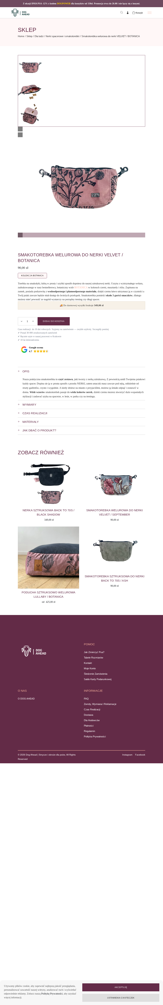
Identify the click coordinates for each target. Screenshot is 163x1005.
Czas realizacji (92, 709)
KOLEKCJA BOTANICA (32, 275)
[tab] (81, 371)
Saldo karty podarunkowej (97, 679)
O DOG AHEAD (26, 698)
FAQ (86, 698)
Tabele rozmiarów (93, 657)
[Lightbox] (20, 129)
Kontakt (88, 663)
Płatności (88, 725)
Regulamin (89, 731)
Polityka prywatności (95, 736)
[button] (81, 235)
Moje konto (90, 668)
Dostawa (88, 714)
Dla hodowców (92, 720)
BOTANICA (81, 287)
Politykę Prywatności (52, 993)
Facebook (140, 754)
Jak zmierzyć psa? (94, 652)
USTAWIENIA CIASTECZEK (120, 998)
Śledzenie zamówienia (95, 673)
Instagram (127, 754)
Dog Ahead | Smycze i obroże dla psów (45, 754)
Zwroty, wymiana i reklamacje (100, 704)
